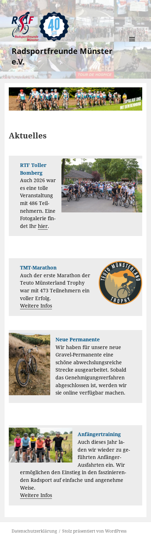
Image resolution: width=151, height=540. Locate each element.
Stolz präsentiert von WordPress (94, 531)
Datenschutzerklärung (34, 531)
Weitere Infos (36, 306)
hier (43, 226)
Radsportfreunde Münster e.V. (62, 56)
